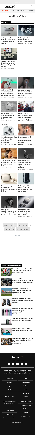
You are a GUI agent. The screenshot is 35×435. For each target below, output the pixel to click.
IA (9, 393)
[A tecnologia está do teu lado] (10, 6)
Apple (9, 386)
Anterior (6, 225)
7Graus (21, 423)
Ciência (26, 378)
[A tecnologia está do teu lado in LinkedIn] (26, 364)
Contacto (25, 409)
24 (17, 229)
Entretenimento (26, 382)
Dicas (25, 389)
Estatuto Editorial (9, 410)
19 (26, 225)
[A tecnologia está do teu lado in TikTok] (21, 364)
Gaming (26, 396)
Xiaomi (9, 389)
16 (15, 225)
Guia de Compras (9, 396)
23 (13, 229)
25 (21, 229)
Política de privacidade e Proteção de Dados (9, 402)
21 (6, 229)
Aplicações (9, 382)
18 (23, 225)
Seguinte (26, 229)
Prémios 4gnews (25, 416)
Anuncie (26, 412)
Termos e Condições (25, 401)
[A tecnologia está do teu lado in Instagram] (13, 364)
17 (19, 225)
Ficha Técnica (9, 414)
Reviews (25, 386)
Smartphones (9, 378)
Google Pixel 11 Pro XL (18, 11)
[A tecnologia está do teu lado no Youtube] (17, 364)
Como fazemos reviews (9, 418)
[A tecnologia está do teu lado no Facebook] (9, 364)
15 (11, 225)
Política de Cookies (26, 405)
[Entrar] (32, 6)
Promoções (26, 393)
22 (9, 229)
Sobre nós (9, 407)
